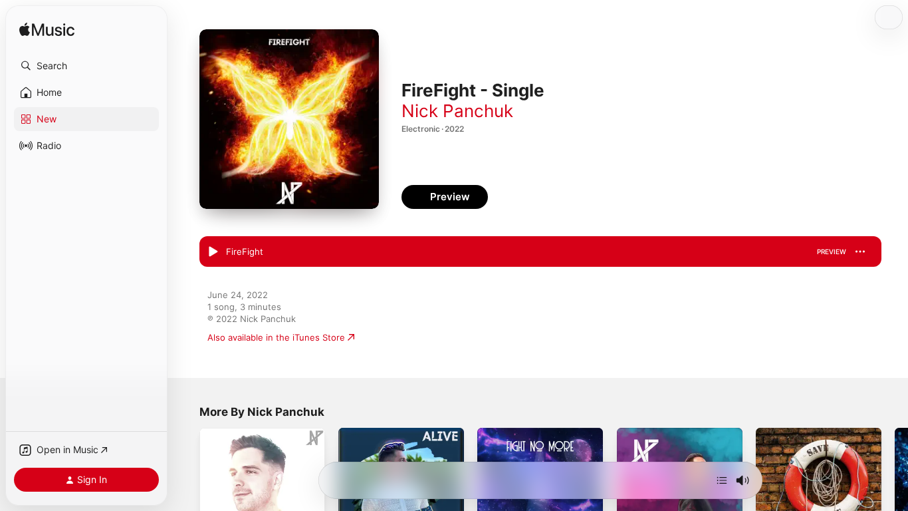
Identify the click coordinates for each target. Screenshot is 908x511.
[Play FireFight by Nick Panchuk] (212, 252)
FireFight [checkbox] (244, 251)
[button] (86, 66)
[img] (46, 30)
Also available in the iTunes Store (276, 337)
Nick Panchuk (457, 110)
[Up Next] (722, 480)
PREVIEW (831, 252)
